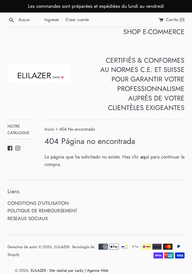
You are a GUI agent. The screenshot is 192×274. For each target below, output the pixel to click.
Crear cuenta (77, 20)
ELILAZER (62, 247)
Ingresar (51, 20)
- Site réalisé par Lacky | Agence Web (77, 270)
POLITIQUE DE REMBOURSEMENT (42, 210)
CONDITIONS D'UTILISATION (38, 203)
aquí (144, 156)
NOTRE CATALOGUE (19, 129)
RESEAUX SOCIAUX (28, 218)
